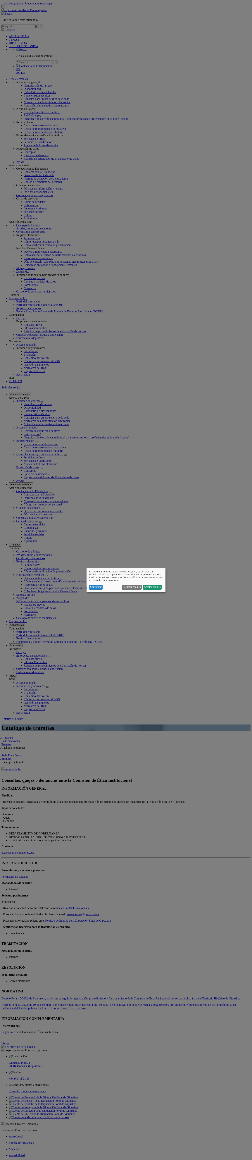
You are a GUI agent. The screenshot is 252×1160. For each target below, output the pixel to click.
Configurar (96, 587)
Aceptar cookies (152, 587)
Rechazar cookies (132, 587)
